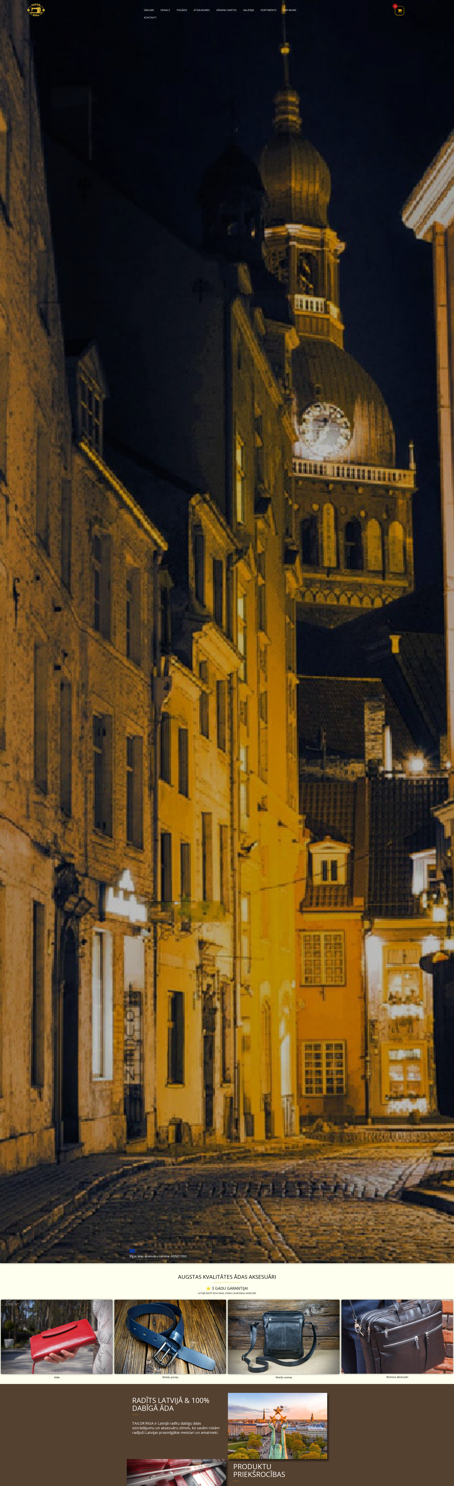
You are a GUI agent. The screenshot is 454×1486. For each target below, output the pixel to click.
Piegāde (182, 10)
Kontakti (150, 17)
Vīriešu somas (283, 1377)
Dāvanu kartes (226, 10)
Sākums (149, 10)
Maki (57, 1377)
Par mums (289, 10)
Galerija (248, 10)
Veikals (165, 10)
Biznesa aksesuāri (397, 1377)
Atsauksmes (202, 10)
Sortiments (268, 10)
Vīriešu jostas (170, 1377)
